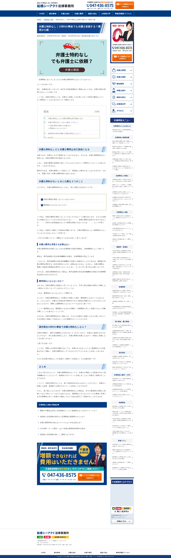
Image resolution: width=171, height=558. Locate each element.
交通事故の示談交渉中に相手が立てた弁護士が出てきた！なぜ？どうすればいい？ (121, 199)
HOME (42, 14)
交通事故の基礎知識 (122, 137)
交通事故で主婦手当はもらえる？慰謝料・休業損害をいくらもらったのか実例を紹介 (121, 266)
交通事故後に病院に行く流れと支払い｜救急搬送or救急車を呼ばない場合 (121, 160)
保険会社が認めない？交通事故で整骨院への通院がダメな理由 (121, 147)
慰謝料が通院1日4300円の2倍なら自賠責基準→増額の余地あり (121, 280)
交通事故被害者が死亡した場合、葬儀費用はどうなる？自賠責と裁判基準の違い (121, 332)
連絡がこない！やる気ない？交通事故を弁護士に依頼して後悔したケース (121, 186)
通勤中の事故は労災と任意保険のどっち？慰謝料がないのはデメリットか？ (68, 410)
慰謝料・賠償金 (122, 247)
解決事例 (52, 14)
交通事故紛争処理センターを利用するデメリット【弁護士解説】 (121, 390)
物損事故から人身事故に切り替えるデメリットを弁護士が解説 (121, 468)
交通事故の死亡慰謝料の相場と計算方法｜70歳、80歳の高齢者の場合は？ (121, 339)
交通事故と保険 (122, 212)
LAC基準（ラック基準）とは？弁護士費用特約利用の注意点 (62, 428)
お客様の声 (106, 14)
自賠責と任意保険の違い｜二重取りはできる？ (57, 434)
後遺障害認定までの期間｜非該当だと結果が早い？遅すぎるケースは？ (121, 291)
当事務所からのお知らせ (122, 126)
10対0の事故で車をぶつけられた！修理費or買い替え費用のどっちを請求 (121, 433)
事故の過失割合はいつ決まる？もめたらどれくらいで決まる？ (121, 368)
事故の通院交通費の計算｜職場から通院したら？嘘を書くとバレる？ (121, 142)
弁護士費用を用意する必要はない (61, 125)
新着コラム (122, 440)
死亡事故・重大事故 (122, 321)
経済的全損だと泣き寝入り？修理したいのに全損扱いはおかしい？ (121, 426)
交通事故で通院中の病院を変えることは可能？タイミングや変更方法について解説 (121, 168)
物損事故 (122, 402)
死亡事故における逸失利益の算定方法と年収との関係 (121, 326)
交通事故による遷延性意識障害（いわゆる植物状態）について (121, 345)
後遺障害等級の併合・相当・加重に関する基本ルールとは (121, 296)
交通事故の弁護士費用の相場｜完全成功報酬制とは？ (121, 205)
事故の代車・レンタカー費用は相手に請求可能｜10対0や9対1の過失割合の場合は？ (121, 413)
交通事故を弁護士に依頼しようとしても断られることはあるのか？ (121, 192)
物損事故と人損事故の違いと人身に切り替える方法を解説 (121, 407)
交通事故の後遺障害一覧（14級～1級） (121, 302)
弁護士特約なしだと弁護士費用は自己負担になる (65, 118)
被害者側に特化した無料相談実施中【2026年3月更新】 (121, 130)
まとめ (50, 137)
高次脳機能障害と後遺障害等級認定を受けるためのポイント (121, 307)
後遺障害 (122, 287)
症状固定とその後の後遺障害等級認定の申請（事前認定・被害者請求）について (121, 314)
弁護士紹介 (65, 14)
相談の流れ (92, 14)
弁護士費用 (79, 14)
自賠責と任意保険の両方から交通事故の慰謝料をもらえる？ (62, 416)
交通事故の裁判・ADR (122, 375)
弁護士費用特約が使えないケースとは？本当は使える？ (61, 422)
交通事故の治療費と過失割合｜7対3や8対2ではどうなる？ (121, 357)
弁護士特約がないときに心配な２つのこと (63, 122)
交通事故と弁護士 (122, 176)
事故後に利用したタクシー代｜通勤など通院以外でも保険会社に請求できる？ (121, 153)
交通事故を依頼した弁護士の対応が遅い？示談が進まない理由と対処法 (121, 180)
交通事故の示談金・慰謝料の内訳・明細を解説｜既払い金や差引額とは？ (121, 273)
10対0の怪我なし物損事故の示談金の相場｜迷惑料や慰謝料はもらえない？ (121, 252)
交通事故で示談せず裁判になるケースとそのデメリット (121, 395)
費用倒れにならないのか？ (58, 128)
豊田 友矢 (95, 36)
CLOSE (97, 111)
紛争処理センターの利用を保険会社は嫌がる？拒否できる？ (121, 379)
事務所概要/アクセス (123, 14)
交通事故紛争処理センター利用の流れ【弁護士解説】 (121, 384)
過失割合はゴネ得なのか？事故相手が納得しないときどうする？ (121, 362)
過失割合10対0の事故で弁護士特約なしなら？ (64, 133)
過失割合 (122, 352)
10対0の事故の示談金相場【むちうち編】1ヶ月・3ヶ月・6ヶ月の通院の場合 (121, 259)
